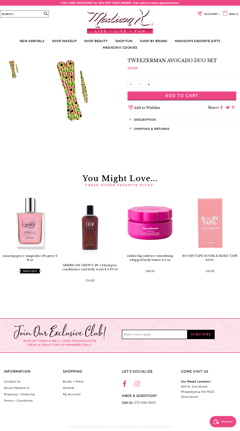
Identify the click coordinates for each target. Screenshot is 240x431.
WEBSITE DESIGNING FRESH (155, 427)
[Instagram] (137, 385)
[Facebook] (125, 385)
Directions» (190, 396)
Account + (212, 14)
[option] (72, 90)
